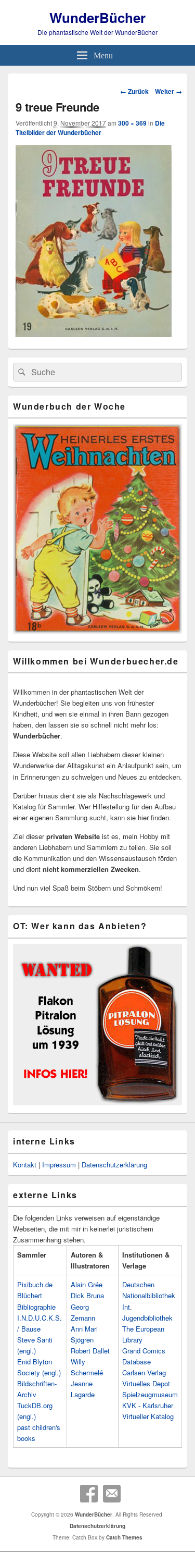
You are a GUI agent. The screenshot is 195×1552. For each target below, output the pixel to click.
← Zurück (134, 91)
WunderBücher (97, 17)
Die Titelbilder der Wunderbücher (90, 127)
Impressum (59, 1164)
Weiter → (168, 91)
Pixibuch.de (35, 1284)
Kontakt (24, 1164)
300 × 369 (132, 123)
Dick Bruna (87, 1295)
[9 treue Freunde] (94, 334)
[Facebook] (89, 1493)
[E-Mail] (112, 1493)
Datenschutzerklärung (114, 1164)
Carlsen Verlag (144, 1372)
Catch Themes (124, 1537)
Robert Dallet (90, 1351)
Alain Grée (86, 1284)
